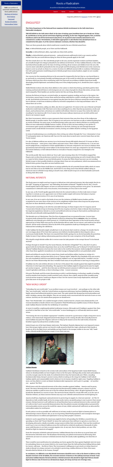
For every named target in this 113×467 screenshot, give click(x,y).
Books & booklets (11, 22)
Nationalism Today (11, 24)
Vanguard (11, 19)
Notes (63, 11)
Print (99, 17)
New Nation (11, 17)
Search (56, 11)
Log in (80, 11)
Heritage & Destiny (11, 14)
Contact (71, 11)
